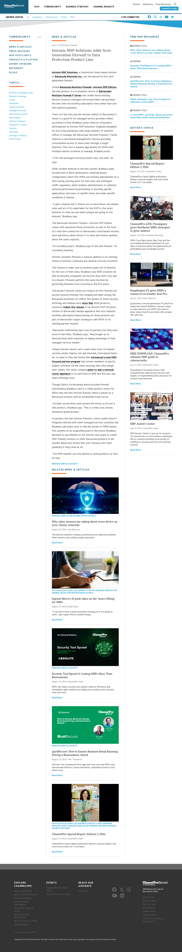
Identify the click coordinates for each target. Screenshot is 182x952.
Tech (36, 6)
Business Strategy (77, 6)
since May (87, 303)
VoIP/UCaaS (15, 138)
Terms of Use (149, 904)
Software (13, 131)
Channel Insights (103, 6)
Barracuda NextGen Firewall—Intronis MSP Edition (88, 87)
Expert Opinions (20, 63)
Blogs (13, 72)
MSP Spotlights (20, 55)
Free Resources (163, 4)
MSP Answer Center (18, 114)
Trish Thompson (75, 759)
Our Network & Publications (21, 903)
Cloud (12, 99)
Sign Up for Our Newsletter (21, 916)
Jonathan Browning (154, 235)
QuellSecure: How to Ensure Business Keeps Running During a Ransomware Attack (85, 753)
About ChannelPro (23, 890)
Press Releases (19, 51)
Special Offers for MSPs (25, 920)
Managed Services (17, 110)
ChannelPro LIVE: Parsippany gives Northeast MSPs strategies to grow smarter (150, 227)
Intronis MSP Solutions (65, 72)
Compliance (37, 17)
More (72, 17)
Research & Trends (18, 124)
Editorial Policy (150, 914)
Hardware (13, 103)
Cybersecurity (52, 6)
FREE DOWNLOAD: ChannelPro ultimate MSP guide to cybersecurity (149, 357)
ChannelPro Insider (169, 8)
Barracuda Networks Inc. (68, 76)
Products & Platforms (25, 59)
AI (28, 17)
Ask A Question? (21, 924)
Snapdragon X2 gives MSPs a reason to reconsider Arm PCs (148, 292)
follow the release (73, 307)
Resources (16, 68)
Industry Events (16, 106)
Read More (57, 542)
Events (136, 4)
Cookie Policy (149, 911)
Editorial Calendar (22, 898)
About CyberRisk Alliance (26, 894)
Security (13, 128)
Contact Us (148, 897)
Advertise (148, 4)
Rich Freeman (71, 45)
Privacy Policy (149, 907)
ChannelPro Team (75, 681)
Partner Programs (17, 121)
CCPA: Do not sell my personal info (153, 920)
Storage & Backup (17, 135)
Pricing (64, 17)
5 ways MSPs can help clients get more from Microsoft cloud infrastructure (151, 116)
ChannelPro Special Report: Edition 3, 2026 (78, 834)
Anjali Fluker (73, 606)
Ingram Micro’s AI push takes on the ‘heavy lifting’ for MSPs (83, 600)
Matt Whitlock (149, 298)
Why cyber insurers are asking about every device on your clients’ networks (84, 523)
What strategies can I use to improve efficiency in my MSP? (150, 100)
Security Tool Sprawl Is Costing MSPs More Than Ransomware (82, 675)
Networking (14, 117)
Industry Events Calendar (58, 894)
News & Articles (20, 46)
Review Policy (149, 900)
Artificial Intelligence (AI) (21, 92)
